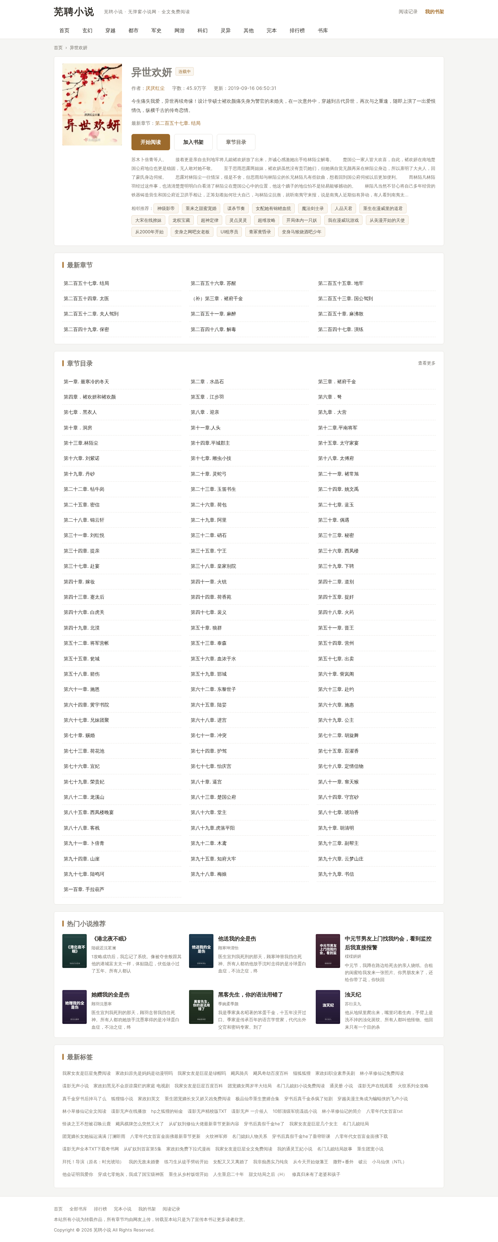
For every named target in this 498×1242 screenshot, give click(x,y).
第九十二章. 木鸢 (209, 843)
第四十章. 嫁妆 (79, 581)
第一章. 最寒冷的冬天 (86, 381)
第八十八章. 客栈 (82, 828)
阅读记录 (408, 11)
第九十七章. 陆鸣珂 (84, 874)
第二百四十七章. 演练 (341, 329)
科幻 (203, 30)
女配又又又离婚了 (230, 1161)
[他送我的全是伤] (201, 951)
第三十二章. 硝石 (209, 535)
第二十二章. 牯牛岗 (84, 489)
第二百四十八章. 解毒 (213, 329)
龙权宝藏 (181, 220)
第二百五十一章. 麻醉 (213, 313)
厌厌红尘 (155, 88)
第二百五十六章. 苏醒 (213, 283)
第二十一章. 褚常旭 (338, 474)
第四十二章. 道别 (336, 581)
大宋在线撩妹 (148, 220)
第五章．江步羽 (207, 397)
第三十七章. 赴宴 (82, 566)
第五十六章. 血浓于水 (213, 658)
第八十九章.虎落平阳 (213, 828)
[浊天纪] (328, 1007)
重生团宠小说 (370, 1148)
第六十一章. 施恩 (82, 689)
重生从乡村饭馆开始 (188, 1174)
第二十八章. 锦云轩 (84, 520)
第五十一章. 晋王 (336, 627)
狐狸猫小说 (122, 1098)
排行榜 (297, 30)
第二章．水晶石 (207, 381)
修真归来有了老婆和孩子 (316, 1174)
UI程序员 (229, 231)
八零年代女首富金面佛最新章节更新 (165, 1136)
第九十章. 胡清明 (336, 828)
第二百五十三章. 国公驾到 (345, 298)
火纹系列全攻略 (413, 1085)
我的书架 (434, 11)
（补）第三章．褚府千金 (217, 298)
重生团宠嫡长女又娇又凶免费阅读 (198, 1098)
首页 (64, 30)
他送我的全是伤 (237, 938)
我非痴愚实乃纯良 (270, 1161)
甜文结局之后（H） (268, 1174)
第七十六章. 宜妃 (82, 766)
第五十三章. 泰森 (209, 643)
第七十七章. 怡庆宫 (211, 766)
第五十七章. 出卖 (336, 658)
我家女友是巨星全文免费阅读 (243, 1148)
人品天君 (343, 208)
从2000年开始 (149, 231)
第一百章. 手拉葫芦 (84, 889)
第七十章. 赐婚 (79, 735)
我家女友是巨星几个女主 (313, 1123)
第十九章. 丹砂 (79, 474)
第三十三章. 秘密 (336, 535)
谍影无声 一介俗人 (249, 1111)
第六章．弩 (330, 397)
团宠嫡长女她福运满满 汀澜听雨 (93, 1136)
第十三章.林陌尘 (81, 443)
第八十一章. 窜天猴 (338, 781)
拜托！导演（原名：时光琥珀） (93, 1161)
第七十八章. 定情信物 (341, 766)
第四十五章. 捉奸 (336, 597)
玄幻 (87, 30)
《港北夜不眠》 (110, 938)
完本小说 (122, 1208)
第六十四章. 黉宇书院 (86, 704)
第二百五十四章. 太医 (86, 298)
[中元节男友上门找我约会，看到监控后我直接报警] (328, 951)
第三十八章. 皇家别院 (213, 566)
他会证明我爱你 (77, 1174)
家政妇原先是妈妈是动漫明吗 (144, 1073)
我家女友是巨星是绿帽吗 (202, 1073)
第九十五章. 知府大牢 (213, 858)
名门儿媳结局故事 (334, 1148)
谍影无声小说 (75, 1085)
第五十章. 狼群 (206, 627)
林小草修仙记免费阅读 (382, 1073)
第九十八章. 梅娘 (209, 874)
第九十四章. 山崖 (82, 858)
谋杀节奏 (236, 208)
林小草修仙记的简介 (341, 1111)
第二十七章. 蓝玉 (336, 504)
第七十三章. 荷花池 (84, 751)
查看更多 (427, 363)
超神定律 (210, 220)
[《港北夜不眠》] (74, 951)
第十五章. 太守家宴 (338, 443)
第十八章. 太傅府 (336, 458)
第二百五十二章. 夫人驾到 (91, 313)
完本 (272, 30)
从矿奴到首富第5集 (143, 1148)
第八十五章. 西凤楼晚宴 (89, 812)
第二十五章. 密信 (82, 504)
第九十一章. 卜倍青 (84, 843)
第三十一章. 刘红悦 (84, 535)
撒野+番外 (343, 1161)
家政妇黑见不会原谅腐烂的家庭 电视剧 (132, 1085)
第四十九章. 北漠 (82, 627)
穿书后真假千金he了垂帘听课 (301, 1136)
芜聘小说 (74, 11)
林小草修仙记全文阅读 (84, 1111)
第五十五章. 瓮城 (82, 658)
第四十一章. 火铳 (209, 581)
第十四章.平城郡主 (210, 443)
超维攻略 (266, 220)
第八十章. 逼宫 (206, 781)
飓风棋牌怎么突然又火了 (140, 1123)
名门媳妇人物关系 (249, 1136)
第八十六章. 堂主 (209, 812)
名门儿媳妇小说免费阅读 (300, 1085)
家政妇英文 (149, 1098)
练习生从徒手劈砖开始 (186, 1161)
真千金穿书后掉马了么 (84, 1098)
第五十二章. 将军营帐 (86, 643)
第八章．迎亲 (205, 412)
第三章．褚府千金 (337, 381)
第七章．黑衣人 (80, 412)
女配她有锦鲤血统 (273, 208)
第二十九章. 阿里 (209, 520)
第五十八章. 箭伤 (82, 674)
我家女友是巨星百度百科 (198, 1085)
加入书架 (193, 142)
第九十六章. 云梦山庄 (341, 858)
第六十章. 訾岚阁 (336, 674)
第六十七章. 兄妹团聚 (86, 720)
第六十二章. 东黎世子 (213, 689)
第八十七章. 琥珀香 (338, 812)
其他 (249, 30)
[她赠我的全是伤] (74, 1007)
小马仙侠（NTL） (389, 1161)
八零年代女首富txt (384, 1111)
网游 (179, 30)
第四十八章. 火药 (336, 612)
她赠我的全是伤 (110, 994)
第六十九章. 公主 (336, 720)
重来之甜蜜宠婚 (201, 208)
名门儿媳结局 (356, 1123)
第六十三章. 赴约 (336, 689)
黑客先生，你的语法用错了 (250, 994)
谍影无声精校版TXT (207, 1111)
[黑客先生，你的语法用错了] (201, 1007)
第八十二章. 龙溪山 (84, 797)
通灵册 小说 (341, 1085)
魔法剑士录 (313, 208)
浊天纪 (353, 994)
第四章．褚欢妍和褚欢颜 (90, 397)
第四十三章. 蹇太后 (84, 597)
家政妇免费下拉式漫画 (188, 1148)
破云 (362, 1161)
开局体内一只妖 (301, 220)
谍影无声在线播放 (128, 1111)
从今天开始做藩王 (310, 1161)
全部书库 (78, 1208)
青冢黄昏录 (260, 231)
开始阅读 (151, 142)
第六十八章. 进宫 (209, 720)
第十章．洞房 (78, 427)
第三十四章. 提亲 (82, 551)
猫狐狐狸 (302, 1073)
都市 (133, 30)
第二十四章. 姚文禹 (338, 489)
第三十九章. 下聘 (336, 566)
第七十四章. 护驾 (209, 751)
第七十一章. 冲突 (209, 735)
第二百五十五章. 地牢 (341, 283)
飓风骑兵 (239, 1073)
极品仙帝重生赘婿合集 (257, 1098)
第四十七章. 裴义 (209, 612)
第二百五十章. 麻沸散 (341, 313)
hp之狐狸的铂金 (167, 1111)
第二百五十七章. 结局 (178, 123)
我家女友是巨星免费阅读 (86, 1073)
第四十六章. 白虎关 (84, 612)
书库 (323, 30)
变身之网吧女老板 (192, 231)
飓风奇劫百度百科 (270, 1073)
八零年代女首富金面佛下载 (361, 1136)
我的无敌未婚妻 (144, 1161)
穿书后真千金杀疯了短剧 (308, 1098)
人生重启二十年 (228, 1174)
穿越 (110, 30)
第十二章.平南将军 (337, 427)
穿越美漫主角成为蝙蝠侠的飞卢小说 (372, 1098)
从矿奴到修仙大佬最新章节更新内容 (204, 1123)
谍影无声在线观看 (375, 1085)
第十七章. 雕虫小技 (211, 458)
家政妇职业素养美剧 (335, 1073)
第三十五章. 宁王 (209, 551)
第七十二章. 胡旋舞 (338, 735)
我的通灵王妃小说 (294, 1148)
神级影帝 (166, 208)
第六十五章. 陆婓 (209, 704)
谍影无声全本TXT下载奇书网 (90, 1148)
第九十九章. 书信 (336, 874)
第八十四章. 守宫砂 (338, 797)
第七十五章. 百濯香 (338, 751)
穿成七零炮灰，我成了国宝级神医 (131, 1174)
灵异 (226, 30)
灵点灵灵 (238, 220)
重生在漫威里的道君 (383, 208)
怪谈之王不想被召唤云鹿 (86, 1123)
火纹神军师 (216, 1136)
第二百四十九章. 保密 (86, 329)
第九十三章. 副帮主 (338, 843)
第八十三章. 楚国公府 (213, 797)
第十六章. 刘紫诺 (82, 458)
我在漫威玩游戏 (343, 220)
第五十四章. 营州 (336, 643)
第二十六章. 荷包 (209, 504)
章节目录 (236, 142)
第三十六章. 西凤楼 (338, 551)
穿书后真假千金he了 (264, 1123)
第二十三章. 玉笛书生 (213, 489)
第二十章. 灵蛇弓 (209, 474)
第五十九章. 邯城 (209, 674)
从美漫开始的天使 (387, 220)
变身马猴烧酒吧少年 (301, 231)
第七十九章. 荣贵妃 (84, 781)
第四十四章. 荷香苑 (211, 597)
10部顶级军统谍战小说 (295, 1111)
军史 (156, 30)
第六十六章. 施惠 (336, 704)
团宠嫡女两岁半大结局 (250, 1085)
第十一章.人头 (206, 427)
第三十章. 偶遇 (333, 520)
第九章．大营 (332, 412)
